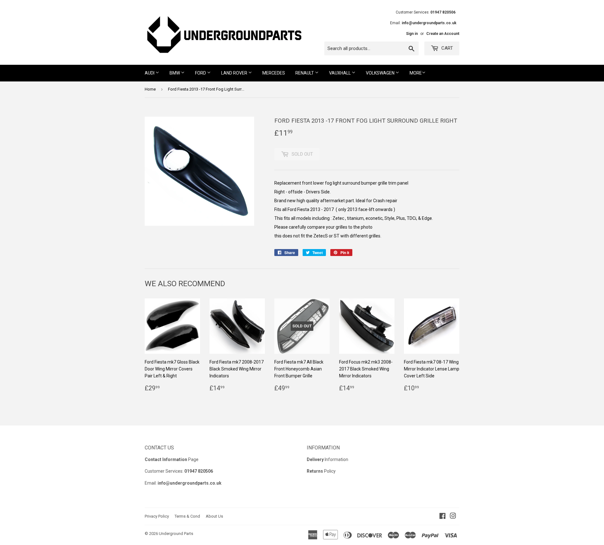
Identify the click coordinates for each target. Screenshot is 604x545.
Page (172, 459)
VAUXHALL (340, 72)
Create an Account (442, 33)
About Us (214, 516)
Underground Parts (176, 533)
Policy (321, 471)
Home (150, 89)
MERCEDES (273, 72)
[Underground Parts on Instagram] (453, 516)
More (416, 72)
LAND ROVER (234, 72)
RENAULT (305, 72)
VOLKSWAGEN (380, 72)
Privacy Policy (157, 516)
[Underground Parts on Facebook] (442, 516)
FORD (201, 72)
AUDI (150, 72)
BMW (175, 72)
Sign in (412, 33)
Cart (446, 48)
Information (327, 459)
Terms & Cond (187, 516)
